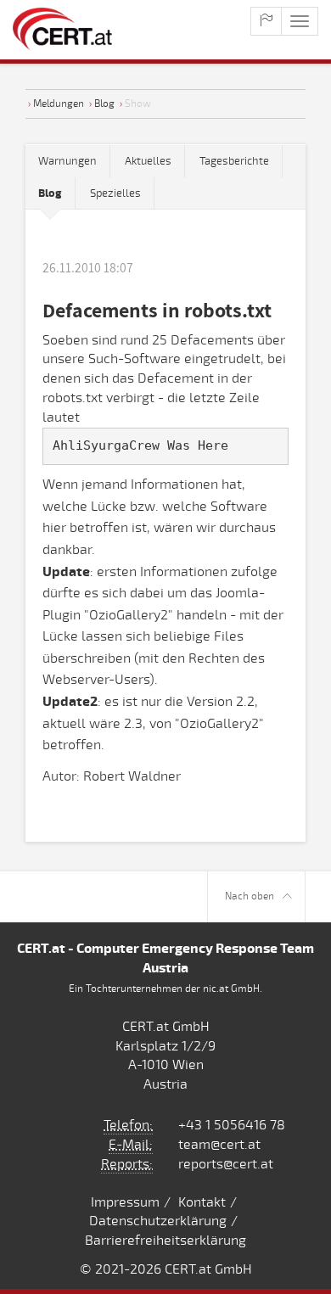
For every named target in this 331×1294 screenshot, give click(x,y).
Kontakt (202, 1202)
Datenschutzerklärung (158, 1221)
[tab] (50, 193)
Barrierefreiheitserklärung (165, 1240)
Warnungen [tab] (67, 161)
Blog (104, 103)
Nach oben (249, 896)
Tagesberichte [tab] (234, 161)
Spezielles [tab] (115, 193)
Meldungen (58, 103)
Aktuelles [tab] (148, 161)
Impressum (125, 1202)
